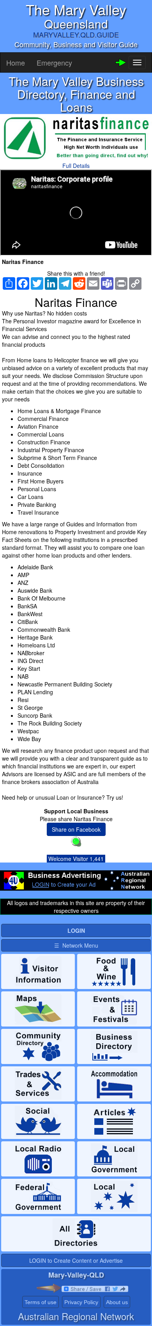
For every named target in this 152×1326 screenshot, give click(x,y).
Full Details (76, 165)
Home (15, 62)
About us (117, 1302)
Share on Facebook (76, 829)
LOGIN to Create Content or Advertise (76, 1260)
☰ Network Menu (76, 945)
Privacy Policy (81, 1302)
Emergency (54, 62)
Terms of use (41, 1302)
